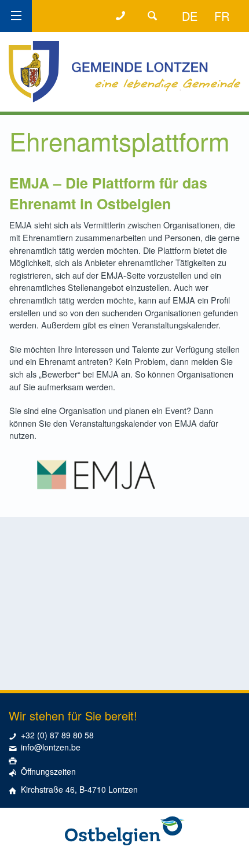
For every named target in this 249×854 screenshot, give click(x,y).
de (189, 16)
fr (221, 16)
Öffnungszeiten (48, 771)
